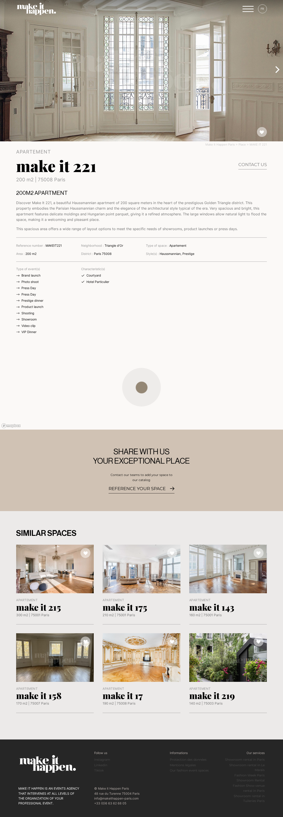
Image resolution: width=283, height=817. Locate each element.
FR (262, 8)
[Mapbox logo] (11, 425)
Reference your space (137, 488)
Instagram (102, 760)
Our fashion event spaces (189, 770)
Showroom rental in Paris (245, 760)
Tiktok (99, 770)
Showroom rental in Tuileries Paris (249, 798)
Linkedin (100, 765)
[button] (141, 387)
